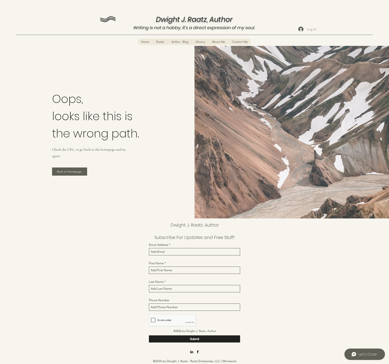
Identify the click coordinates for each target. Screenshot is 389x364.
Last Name (156, 281)
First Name (156, 263)
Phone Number (159, 300)
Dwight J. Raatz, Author (195, 225)
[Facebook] (198, 352)
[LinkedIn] (192, 352)
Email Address (158, 244)
